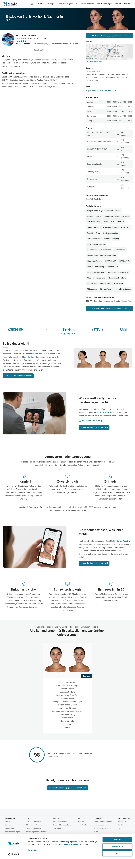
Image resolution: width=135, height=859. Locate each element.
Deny (117, 853)
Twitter (121, 825)
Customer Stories (87, 4)
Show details (32, 850)
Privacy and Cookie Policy (67, 844)
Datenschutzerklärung (102, 825)
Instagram (122, 821)
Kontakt (118, 4)
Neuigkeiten (9, 828)
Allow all (117, 839)
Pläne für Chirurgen (33, 828)
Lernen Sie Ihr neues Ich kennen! (18, 376)
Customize (116, 846)
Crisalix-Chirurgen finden (67, 4)
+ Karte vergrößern (94, 62)
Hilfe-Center (82, 825)
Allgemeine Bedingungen (103, 821)
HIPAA (96, 832)
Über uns (8, 821)
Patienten (40, 4)
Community (57, 828)
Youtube (121, 828)
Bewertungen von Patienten (36, 832)
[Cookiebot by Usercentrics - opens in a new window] (13, 854)
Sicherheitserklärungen (102, 828)
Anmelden (128, 4)
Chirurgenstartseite (33, 821)
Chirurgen (51, 4)
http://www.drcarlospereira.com (101, 90)
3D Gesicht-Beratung (92, 420)
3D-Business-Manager (34, 825)
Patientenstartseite (60, 821)
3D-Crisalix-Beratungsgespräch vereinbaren (109, 36)
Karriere (8, 825)
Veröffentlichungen (104, 4)
